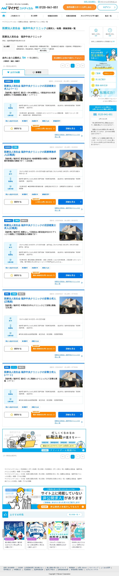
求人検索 (34, 15)
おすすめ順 (15, 72)
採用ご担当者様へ (90, 2)
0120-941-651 (47, 7)
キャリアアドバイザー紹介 (90, 15)
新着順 (38, 72)
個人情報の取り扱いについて (56, 567)
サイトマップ (93, 567)
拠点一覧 (108, 15)
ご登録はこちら (107, 73)
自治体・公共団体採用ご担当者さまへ (31, 567)
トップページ (3, 15)
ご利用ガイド (15, 15)
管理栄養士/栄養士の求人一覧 (55, 479)
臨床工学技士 (50, 569)
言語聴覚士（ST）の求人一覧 (54, 469)
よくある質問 (105, 567)
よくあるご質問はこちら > (110, 101)
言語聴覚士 (27, 569)
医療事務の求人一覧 (52, 474)
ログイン (107, 7)
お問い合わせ (82, 567)
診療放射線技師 (63, 569)
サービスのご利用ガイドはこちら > (107, 98)
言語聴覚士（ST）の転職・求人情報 (32, 469)
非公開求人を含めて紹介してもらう (68, 58)
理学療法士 (7, 569)
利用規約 (72, 567)
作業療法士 (17, 569)
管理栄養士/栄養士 (77, 569)
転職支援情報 (71, 15)
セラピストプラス (92, 569)
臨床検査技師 (38, 569)
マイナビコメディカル (9, 22)
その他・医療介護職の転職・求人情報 (32, 474)
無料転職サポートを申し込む (79, 7)
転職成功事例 (52, 15)
